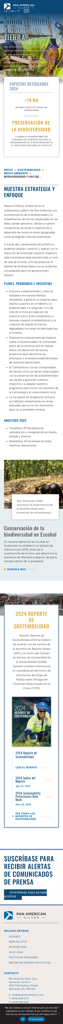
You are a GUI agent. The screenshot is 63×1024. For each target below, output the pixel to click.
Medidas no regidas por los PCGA (30, 962)
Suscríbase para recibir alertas (25, 894)
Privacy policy (36, 1019)
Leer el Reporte (30, 767)
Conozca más (15, 569)
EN (5, 11)
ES (12, 11)
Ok (22, 1019)
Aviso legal (16, 952)
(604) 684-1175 (20, 998)
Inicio (8, 170)
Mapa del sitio (18, 941)
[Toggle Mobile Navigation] (26, 11)
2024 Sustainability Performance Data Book (28, 797)
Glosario (15, 936)
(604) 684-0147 (20, 1002)
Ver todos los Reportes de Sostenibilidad (25, 816)
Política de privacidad (23, 957)
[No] (59, 1013)
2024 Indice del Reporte (25, 780)
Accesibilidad (17, 946)
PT (18, 11)
